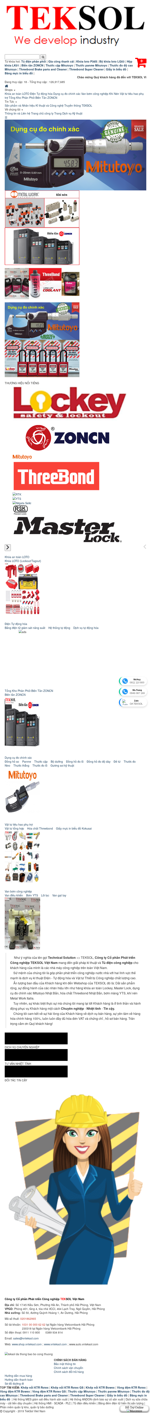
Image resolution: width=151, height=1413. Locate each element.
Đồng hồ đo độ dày (98, 761)
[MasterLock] (67, 528)
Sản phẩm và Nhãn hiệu (20, 105)
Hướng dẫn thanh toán (19, 1380)
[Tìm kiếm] (43, 56)
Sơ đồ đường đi (14, 1383)
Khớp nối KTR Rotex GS (67, 1387)
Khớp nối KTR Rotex (35, 1387)
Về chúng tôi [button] (13, 109)
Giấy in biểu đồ (117, 1395)
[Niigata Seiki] (22, 503)
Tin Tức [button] (10, 101)
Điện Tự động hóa (41, 94)
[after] (8, 547)
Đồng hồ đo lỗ (75, 761)
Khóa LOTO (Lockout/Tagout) (23, 561)
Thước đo (130, 761)
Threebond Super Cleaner (87, 1395)
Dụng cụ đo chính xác (66, 94)
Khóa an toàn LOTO (17, 94)
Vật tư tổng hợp (14, 828)
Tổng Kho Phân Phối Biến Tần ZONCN (33, 98)
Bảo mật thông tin (65, 1364)
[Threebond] (56, 476)
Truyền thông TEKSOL (78, 105)
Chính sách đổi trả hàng (69, 1372)
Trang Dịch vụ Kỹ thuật (68, 113)
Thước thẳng (21, 765)
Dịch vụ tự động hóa (86, 628)
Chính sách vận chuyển (68, 1368)
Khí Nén (114, 94)
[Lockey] (70, 402)
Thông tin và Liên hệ (17, 113)
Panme (26, 761)
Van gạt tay (59, 895)
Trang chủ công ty (42, 113)
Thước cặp (41, 761)
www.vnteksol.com (55, 1344)
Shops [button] (9, 90)
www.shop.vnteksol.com (27, 1344)
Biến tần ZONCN (15, 695)
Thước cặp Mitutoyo (82, 1391)
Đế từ (117, 761)
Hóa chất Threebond (40, 828)
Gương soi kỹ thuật (62, 765)
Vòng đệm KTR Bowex (15, 1391)
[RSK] (20, 510)
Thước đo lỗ (39, 765)
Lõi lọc (45, 895)
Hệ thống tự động (59, 628)
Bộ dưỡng (57, 761)
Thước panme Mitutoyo (114, 1391)
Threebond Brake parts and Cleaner (44, 1395)
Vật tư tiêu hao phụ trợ (19, 824)
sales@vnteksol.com (26, 1338)
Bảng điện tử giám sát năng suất (25, 628)
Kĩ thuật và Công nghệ (50, 105)
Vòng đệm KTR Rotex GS (49, 1391)
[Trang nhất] (7, 86)
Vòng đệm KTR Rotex (131, 1387)
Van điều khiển (14, 895)
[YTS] (17, 498)
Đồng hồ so (12, 761)
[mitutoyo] (22, 457)
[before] (144, 546)
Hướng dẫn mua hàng (18, 1376)
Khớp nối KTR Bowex (100, 1387)
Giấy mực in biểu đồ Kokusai (74, 828)
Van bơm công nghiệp (94, 94)
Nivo (7, 765)
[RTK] (17, 494)
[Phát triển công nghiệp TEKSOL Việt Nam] (75, 27)
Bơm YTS (32, 895)
